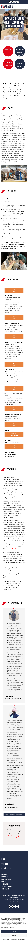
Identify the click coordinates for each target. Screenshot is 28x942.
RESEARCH (4, 881)
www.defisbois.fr (12, 549)
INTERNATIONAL (6, 886)
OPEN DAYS (5, 889)
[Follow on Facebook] (12, 2)
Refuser (14, 935)
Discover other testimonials (14, 815)
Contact (4, 863)
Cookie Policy (6, 939)
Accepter (14, 931)
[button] (26, 915)
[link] (12, 549)
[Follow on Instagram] (15, 2)
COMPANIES (5, 884)
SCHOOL (4, 874)
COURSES (4, 877)
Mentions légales (13, 939)
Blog (3, 858)
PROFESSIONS (6, 879)
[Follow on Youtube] (10, 2)
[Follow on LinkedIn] (18, 2)
